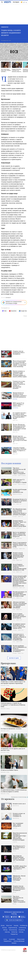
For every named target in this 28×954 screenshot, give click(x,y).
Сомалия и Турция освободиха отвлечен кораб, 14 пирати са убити (19, 450)
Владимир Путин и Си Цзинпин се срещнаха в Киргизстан (20, 500)
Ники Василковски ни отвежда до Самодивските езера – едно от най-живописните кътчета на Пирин (20, 836)
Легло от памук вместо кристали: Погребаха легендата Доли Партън (19, 616)
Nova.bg (4, 927)
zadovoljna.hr (8, 297)
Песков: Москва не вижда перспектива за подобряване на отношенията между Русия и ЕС (19, 427)
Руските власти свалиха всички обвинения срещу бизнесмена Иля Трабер (18, 555)
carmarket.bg (15, 407)
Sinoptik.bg (22, 930)
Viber (5, 311)
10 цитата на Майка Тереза (9, 770)
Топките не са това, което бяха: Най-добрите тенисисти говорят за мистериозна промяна (19, 384)
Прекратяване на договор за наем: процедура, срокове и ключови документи (19, 395)
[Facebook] (14, 945)
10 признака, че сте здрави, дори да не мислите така (13, 749)
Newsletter (13, 311)
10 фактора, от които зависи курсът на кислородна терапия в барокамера (13, 682)
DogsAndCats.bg (12, 927)
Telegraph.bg (14, 934)
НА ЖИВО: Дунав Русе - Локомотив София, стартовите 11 (20, 867)
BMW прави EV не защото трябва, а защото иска (18, 404)
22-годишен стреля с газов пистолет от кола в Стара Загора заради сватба (19, 626)
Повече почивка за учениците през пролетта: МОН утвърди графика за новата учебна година (20, 374)
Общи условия (20, 939)
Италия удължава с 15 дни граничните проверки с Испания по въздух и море (20, 594)
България (15, 475)
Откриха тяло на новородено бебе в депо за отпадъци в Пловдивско (19, 888)
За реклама (12, 939)
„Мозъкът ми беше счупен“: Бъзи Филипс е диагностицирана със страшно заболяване (20, 604)
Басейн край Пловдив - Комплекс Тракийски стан (20, 491)
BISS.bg (5, 930)
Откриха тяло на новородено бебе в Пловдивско (18, 352)
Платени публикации (19, 941)
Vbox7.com (9, 925)
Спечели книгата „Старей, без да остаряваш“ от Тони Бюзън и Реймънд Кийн (13, 704)
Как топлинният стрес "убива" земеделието (18, 824)
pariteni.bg (15, 398)
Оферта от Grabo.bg (17, 494)
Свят (14, 503)
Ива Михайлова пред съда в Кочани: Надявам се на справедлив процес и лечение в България (19, 511)
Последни (16, 2)
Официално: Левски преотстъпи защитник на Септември (19, 878)
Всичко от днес (14, 658)
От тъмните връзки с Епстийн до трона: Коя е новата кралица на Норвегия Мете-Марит (20, 415)
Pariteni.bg (14, 932)
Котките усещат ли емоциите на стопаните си (19, 815)
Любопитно (4, 27)
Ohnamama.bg (13, 930)
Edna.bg (21, 932)
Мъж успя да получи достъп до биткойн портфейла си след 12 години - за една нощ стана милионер (19, 363)
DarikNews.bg (23, 925)
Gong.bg (16, 925)
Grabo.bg (7, 932)
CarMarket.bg (22, 927)
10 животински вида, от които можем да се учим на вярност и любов (14, 790)
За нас (5, 939)
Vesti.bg (7, 2)
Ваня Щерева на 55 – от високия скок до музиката (19, 847)
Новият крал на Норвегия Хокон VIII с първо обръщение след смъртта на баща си (20, 438)
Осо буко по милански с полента (11, 729)
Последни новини (11, 463)
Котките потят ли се (19, 804)
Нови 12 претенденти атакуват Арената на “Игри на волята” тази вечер (20, 545)
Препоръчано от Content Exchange (18, 797)
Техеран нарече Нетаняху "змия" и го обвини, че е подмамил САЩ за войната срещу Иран (19, 523)
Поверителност (8, 941)
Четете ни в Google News (15, 920)
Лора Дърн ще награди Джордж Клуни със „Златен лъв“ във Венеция (19, 858)
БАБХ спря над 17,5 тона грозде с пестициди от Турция (19, 481)
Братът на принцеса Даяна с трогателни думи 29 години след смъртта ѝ (19, 534)
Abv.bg (2, 925)
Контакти (14, 943)
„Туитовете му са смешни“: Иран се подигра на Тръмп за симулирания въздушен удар (19, 637)
